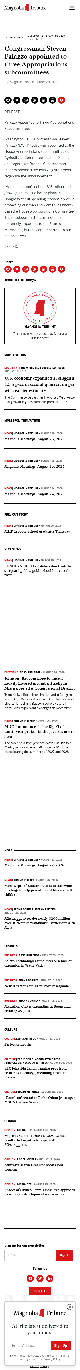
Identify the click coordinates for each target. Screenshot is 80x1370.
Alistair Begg (26, 1038)
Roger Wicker (26, 1159)
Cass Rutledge (30, 672)
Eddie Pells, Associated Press (38, 1059)
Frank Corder (23, 909)
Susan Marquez (28, 1092)
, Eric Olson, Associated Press (26, 1062)
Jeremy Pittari (24, 720)
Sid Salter (24, 1130)
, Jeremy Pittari (44, 909)
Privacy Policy (51, 1359)
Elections (11, 672)
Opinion (9, 1130)
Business (10, 955)
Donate (40, 1291)
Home (8, 37)
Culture (10, 1038)
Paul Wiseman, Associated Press (42, 368)
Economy (10, 368)
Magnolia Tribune (26, 433)
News (19, 37)
